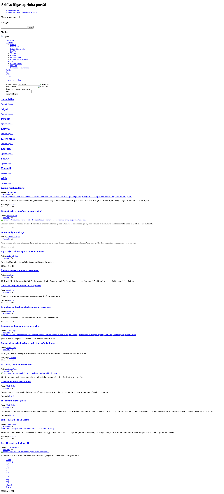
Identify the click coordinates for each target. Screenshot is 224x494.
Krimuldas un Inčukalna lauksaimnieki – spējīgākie (26, 307)
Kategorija (9, 89)
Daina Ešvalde (11, 216)
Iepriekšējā (10, 462)
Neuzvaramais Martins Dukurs (16, 381)
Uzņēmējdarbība (16, 64)
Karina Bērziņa (12, 256)
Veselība (13, 53)
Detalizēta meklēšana (13, 80)
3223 (7, 470)
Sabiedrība (9, 43)
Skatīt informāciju (12, 10)
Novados (12, 205)
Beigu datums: (11, 87)
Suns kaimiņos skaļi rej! (12, 232)
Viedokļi (6, 168)
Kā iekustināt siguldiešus (12, 188)
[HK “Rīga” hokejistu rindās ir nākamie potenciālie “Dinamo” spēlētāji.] (28, 429)
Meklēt (30, 27)
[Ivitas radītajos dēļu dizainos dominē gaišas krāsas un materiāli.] (25, 452)
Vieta (7, 91)
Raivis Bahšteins (12, 448)
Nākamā (9, 485)
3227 (7, 479)
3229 (7, 483)
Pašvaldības (14, 47)
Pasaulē (5, 118)
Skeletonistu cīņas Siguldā (13, 400)
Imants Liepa (11, 330)
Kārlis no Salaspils (13, 237)
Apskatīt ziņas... (7, 104)
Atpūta (5, 109)
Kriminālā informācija (18, 49)
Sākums (8, 460)
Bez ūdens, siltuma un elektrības (16, 364)
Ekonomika (10, 62)
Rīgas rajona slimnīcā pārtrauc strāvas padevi (23, 251)
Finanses (13, 66)
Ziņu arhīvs (10, 40)
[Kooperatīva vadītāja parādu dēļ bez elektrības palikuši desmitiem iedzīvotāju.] (30, 373)
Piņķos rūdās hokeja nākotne (15, 420)
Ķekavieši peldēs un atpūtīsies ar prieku (20, 326)
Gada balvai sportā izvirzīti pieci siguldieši (21, 285)
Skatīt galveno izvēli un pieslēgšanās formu (21, 12)
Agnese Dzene (11, 369)
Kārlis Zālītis (11, 386)
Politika (13, 45)
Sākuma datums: (12, 84)
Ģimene (13, 55)
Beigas (8, 487)
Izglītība (13, 51)
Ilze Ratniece (11, 192)
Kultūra (8, 70)
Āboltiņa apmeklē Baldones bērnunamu (20, 270)
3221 (7, 466)
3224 (7, 472)
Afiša (8, 74)
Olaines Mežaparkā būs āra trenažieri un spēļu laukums (27, 343)
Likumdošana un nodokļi (19, 68)
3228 (7, 481)
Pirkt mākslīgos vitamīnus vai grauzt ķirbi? (22, 211)
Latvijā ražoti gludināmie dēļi (15, 443)
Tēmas (8, 76)
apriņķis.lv (10, 275)
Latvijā (5, 128)
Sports (8, 72)
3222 (7, 468)
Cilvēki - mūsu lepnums (19, 59)
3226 (7, 477)
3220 (7, 464)
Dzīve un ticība (15, 57)
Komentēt (6, 194)
